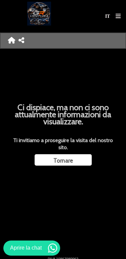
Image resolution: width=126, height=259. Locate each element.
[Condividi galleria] (21, 41)
